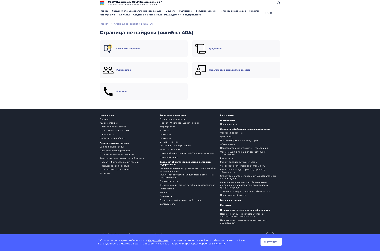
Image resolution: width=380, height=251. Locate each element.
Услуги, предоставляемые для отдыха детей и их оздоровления (186, 176)
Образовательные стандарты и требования (244, 148)
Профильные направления (114, 130)
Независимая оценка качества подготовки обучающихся (243, 221)
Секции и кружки (169, 142)
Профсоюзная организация (115, 169)
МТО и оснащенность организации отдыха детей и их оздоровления (188, 169)
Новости (254, 11)
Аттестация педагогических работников (122, 158)
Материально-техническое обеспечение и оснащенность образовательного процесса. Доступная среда (244, 185)
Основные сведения (231, 132)
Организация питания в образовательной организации (243, 153)
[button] (278, 3)
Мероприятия (107, 14)
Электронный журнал (112, 146)
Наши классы (107, 134)
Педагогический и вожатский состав (180, 200)
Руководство (167, 188)
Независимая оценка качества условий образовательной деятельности (242, 215)
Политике (220, 243)
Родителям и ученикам (173, 115)
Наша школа (107, 115)
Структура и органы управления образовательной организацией (248, 177)
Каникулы (165, 134)
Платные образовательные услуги (239, 140)
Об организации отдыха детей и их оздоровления (187, 185)
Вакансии (105, 173)
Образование (227, 144)
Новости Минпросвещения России (119, 162)
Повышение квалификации (115, 165)
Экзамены (165, 138)
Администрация (109, 122)
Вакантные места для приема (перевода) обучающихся (242, 171)
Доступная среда (169, 181)
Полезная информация (233, 11)
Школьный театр (169, 157)
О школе (170, 11)
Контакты (124, 14)
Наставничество (229, 124)
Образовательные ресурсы (115, 150)
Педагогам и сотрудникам (114, 143)
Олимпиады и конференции (175, 145)
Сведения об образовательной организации (137, 11)
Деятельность (167, 204)
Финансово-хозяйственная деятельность (242, 165)
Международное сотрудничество (238, 162)
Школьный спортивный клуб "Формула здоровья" (187, 153)
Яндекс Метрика (158, 240)
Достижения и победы (112, 138)
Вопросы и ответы (230, 200)
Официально (227, 120)
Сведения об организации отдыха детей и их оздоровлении (167, 14)
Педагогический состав (113, 126)
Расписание (186, 11)
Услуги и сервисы (206, 11)
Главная (104, 11)
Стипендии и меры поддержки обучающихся (245, 191)
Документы (166, 196)
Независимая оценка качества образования (245, 210)
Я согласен (271, 241)
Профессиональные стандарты (117, 154)
